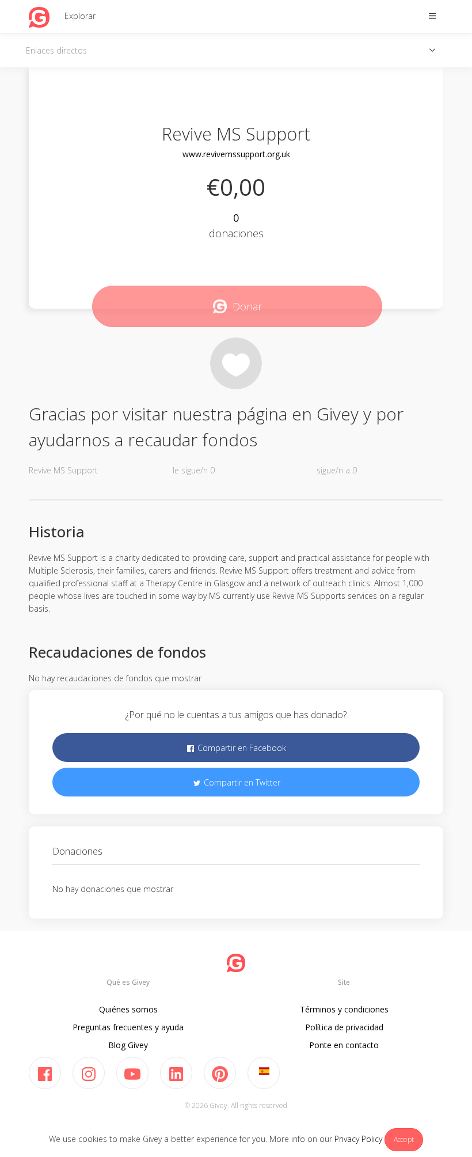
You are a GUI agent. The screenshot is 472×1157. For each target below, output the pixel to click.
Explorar (80, 15)
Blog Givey (128, 1045)
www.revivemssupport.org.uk (236, 154)
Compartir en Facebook (240, 747)
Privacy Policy (358, 1138)
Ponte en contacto (344, 1045)
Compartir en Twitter (240, 782)
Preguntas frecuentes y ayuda (128, 1027)
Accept (404, 1139)
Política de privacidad (344, 1027)
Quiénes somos (128, 1009)
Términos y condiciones (344, 1009)
